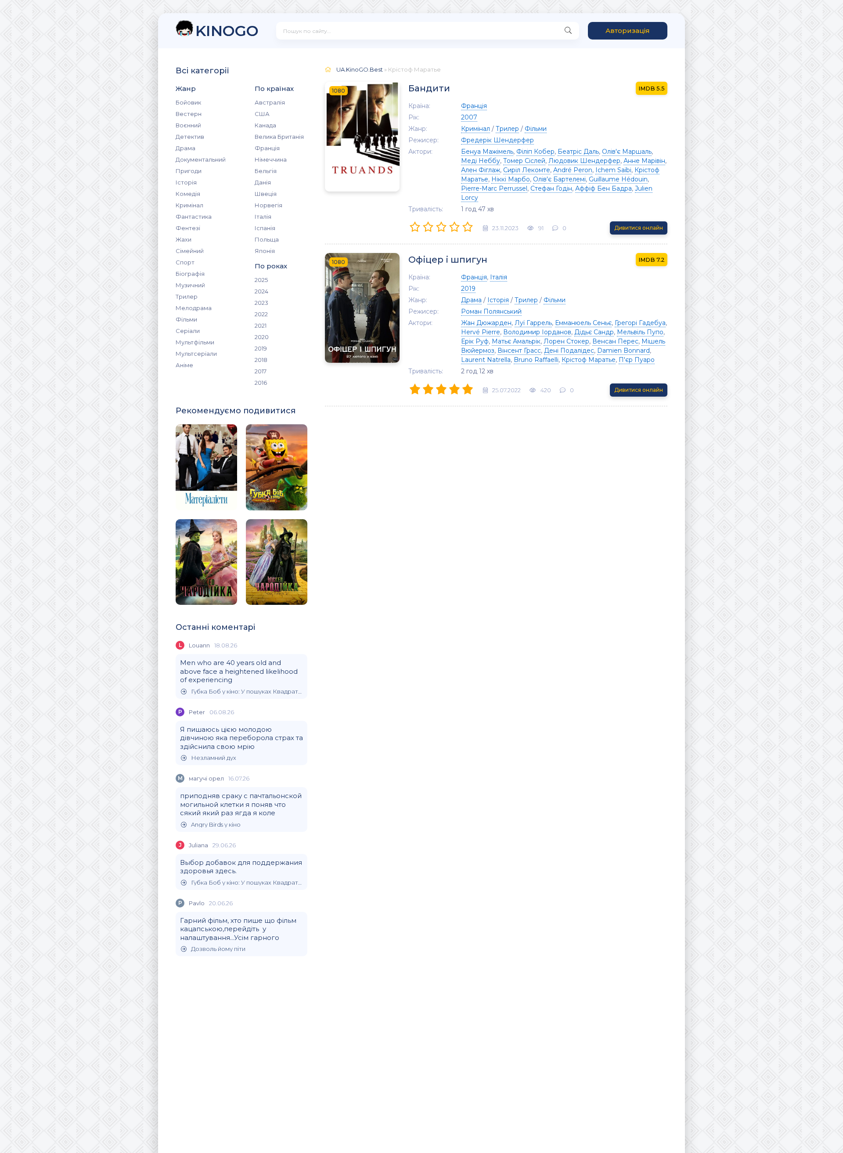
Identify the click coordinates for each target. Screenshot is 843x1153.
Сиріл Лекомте (526, 170)
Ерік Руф (475, 341)
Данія (263, 182)
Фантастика (194, 216)
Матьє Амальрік (516, 341)
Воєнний (188, 125)
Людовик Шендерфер (584, 161)
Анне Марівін (644, 161)
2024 (261, 291)
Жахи (183, 239)
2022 (261, 314)
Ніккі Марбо (510, 179)
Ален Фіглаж (480, 170)
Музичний (190, 285)
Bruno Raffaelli (536, 360)
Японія (265, 250)
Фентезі (188, 227)
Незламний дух (213, 758)
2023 (261, 302)
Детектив (190, 136)
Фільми (186, 319)
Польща (267, 239)
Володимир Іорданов (537, 332)
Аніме (184, 365)
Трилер (187, 296)
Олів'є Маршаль (627, 151)
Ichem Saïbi (613, 170)
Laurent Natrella (486, 360)
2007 (469, 117)
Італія (263, 216)
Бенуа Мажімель (487, 151)
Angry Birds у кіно (216, 825)
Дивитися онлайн (638, 227)
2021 (261, 325)
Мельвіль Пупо (640, 332)
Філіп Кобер (535, 151)
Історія (186, 182)
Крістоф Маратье (589, 360)
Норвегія (268, 205)
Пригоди (189, 170)
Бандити (429, 88)
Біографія (190, 273)
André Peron (572, 170)
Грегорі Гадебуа (640, 323)
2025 (261, 279)
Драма (185, 148)
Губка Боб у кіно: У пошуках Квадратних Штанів (247, 691)
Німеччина (271, 159)
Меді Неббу (480, 161)
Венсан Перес (615, 341)
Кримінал (189, 205)
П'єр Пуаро (637, 360)
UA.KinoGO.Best (359, 69)
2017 (261, 371)
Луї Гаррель (533, 323)
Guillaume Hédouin (618, 179)
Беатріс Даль (578, 151)
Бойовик (188, 102)
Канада (265, 125)
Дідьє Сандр (594, 332)
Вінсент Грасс (519, 350)
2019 (261, 348)
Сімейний (190, 250)
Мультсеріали (196, 353)
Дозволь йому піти (218, 949)
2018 (261, 359)
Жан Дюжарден (486, 323)
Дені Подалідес (569, 350)
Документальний (201, 159)
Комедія (188, 193)
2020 (262, 336)
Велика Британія (279, 136)
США (262, 113)
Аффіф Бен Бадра (603, 188)
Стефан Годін (551, 188)
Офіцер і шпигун (447, 259)
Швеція (266, 193)
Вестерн (189, 113)
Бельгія (266, 170)
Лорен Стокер (566, 341)
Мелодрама (194, 307)
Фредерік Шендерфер (497, 140)
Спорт (185, 262)
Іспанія (265, 227)
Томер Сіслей (524, 161)
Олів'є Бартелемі (559, 179)
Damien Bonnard (623, 350)
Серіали (188, 330)
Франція (267, 148)
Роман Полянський (491, 311)
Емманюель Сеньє (583, 323)
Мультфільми (195, 342)
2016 (261, 382)
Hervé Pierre (480, 332)
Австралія (270, 102)
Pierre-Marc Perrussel (494, 188)
